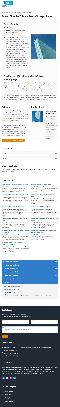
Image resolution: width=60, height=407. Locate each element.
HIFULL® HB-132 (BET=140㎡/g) (50, 112)
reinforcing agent (28, 83)
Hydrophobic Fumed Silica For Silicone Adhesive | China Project (15, 231)
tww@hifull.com (15, 286)
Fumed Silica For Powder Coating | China (13, 207)
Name (3, 320)
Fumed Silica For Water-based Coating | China (15, 184)
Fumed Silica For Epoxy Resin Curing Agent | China (14, 219)
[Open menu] (56, 4)
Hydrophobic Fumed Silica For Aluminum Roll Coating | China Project (43, 231)
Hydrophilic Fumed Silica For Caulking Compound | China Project (12, 243)
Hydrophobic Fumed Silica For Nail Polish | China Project (44, 219)
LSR (40, 83)
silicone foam (5, 118)
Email (33, 320)
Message (4, 327)
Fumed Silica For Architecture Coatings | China (15, 195)
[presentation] (37, 116)
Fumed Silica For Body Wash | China (41, 184)
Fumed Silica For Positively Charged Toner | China (43, 195)
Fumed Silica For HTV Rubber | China (41, 207)
